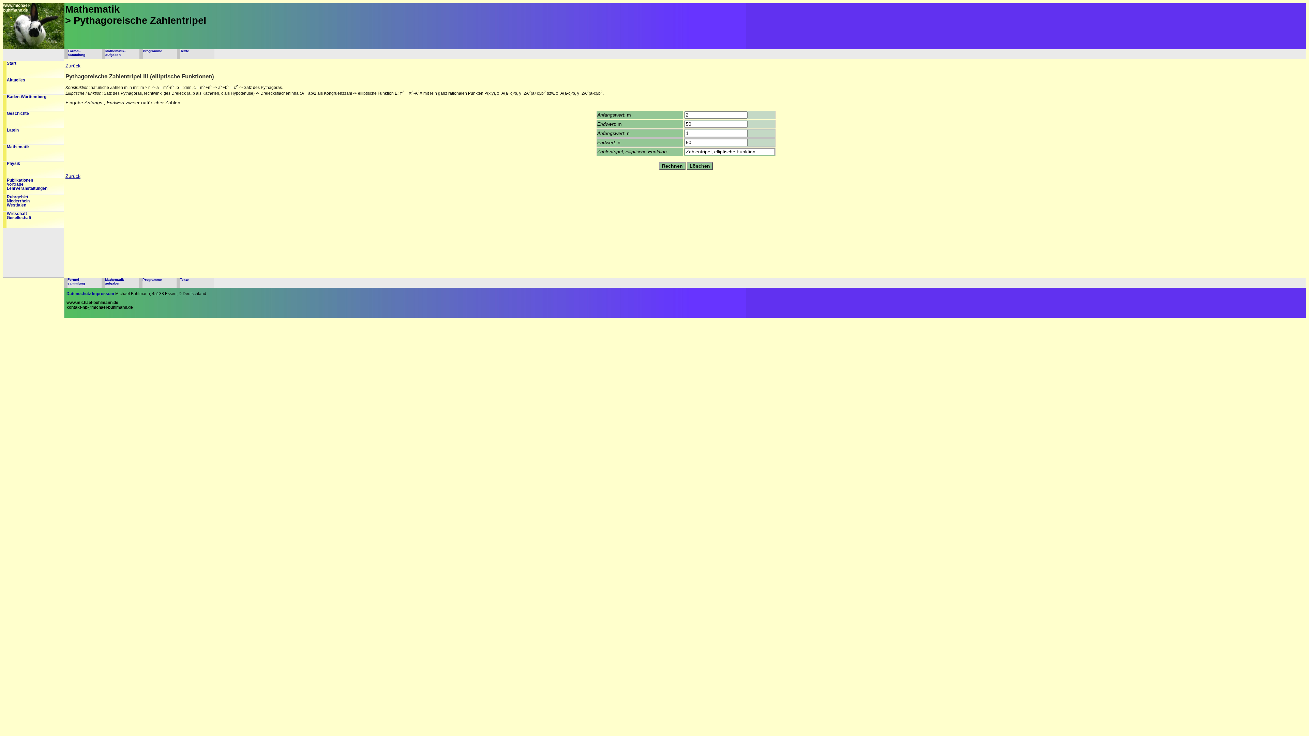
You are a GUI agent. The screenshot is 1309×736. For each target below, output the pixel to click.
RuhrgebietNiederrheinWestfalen (18, 201)
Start (11, 63)
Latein (13, 130)
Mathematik (18, 147)
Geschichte (18, 113)
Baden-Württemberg (26, 97)
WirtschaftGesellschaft (19, 216)
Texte (184, 51)
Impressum (103, 293)
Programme (152, 51)
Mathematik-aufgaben (115, 53)
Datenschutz (78, 293)
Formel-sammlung (76, 53)
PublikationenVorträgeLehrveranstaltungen (27, 184)
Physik (13, 164)
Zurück (72, 65)
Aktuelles (16, 80)
